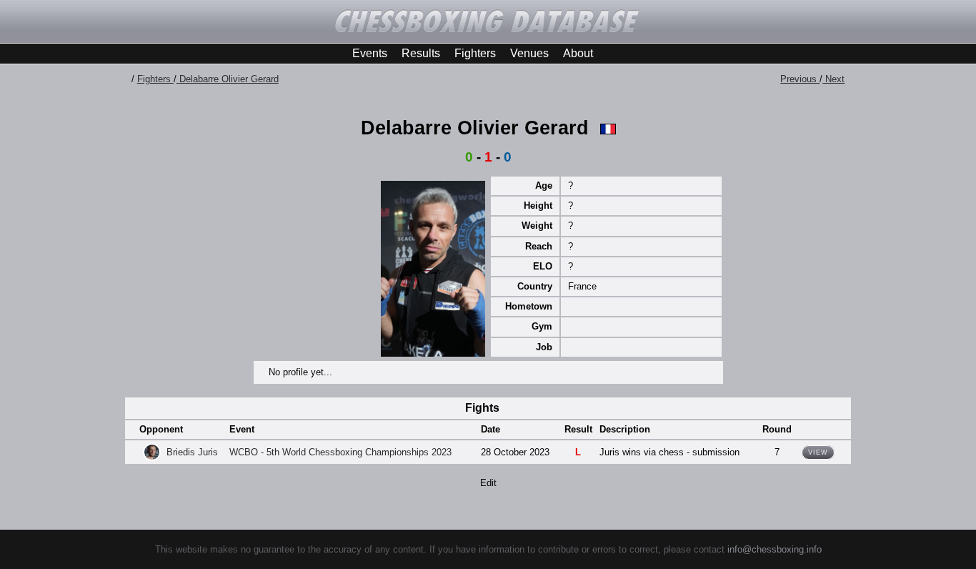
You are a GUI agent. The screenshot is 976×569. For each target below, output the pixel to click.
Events (369, 53)
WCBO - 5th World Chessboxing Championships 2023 (340, 452)
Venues (529, 53)
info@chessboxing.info (774, 549)
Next (833, 79)
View (818, 452)
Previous (800, 79)
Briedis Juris (192, 452)
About (578, 53)
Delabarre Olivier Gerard (227, 79)
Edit (488, 483)
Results (421, 53)
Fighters (475, 53)
